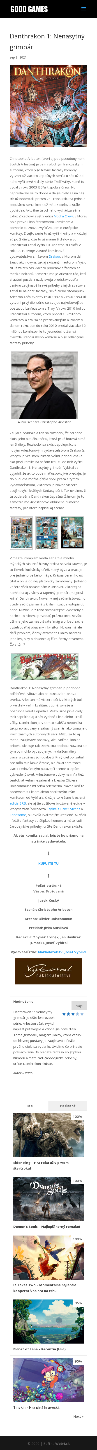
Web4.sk (62, 1443)
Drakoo (54, 256)
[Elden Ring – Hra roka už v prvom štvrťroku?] (48, 1155)
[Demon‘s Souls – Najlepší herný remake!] (48, 1220)
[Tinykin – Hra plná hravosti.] (48, 1400)
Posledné (68, 1105)
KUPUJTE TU (48, 863)
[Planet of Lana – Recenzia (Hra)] (48, 1342)
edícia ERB (18, 803)
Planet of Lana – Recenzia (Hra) (39, 1349)
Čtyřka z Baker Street (63, 809)
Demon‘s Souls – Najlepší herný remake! (46, 1226)
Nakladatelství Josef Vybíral (62, 952)
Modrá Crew (63, 216)
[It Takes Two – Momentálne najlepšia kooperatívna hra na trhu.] (48, 1278)
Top (29, 1105)
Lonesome (18, 814)
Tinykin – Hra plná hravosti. (36, 1407)
